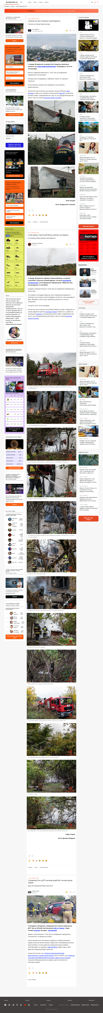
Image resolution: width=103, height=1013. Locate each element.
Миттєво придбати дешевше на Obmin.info (88, 257)
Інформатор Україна (75, 1004)
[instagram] (9, 1005)
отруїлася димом (51, 312)
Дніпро (30, 2)
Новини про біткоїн (14, 468)
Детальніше (14, 343)
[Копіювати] (73, 30)
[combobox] (10, 138)
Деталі (14, 40)
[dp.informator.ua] (11, 2)
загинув (37, 930)
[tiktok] (21, 1005)
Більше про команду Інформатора (88, 302)
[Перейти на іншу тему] (95, 2)
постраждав (52, 930)
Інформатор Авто (95, 1004)
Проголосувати (14, 83)
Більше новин (88, 226)
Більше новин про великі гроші (14, 636)
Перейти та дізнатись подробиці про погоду (14, 145)
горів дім (62, 93)
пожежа (35, 222)
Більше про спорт (88, 518)
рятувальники (44, 222)
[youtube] (25, 1005)
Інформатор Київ (85, 1004)
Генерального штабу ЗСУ (17, 290)
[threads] (29, 1005)
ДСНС (29, 222)
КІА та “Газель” (59, 928)
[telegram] (13, 1005)
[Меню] (21, 2)
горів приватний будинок (46, 66)
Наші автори (43, 1004)
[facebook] (5, 1005)
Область (35, 2)
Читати (14, 504)
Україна (41, 2)
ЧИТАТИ (14, 597)
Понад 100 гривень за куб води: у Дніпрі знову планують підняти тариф (55, 11)
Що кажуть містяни (14, 114)
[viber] (17, 1005)
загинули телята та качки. (52, 98)
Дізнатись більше (14, 176)
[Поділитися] (70, 30)
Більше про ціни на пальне (14, 429)
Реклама (46, 2)
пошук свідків (32, 979)
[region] (14, 142)
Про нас (36, 1004)
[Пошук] (98, 2)
